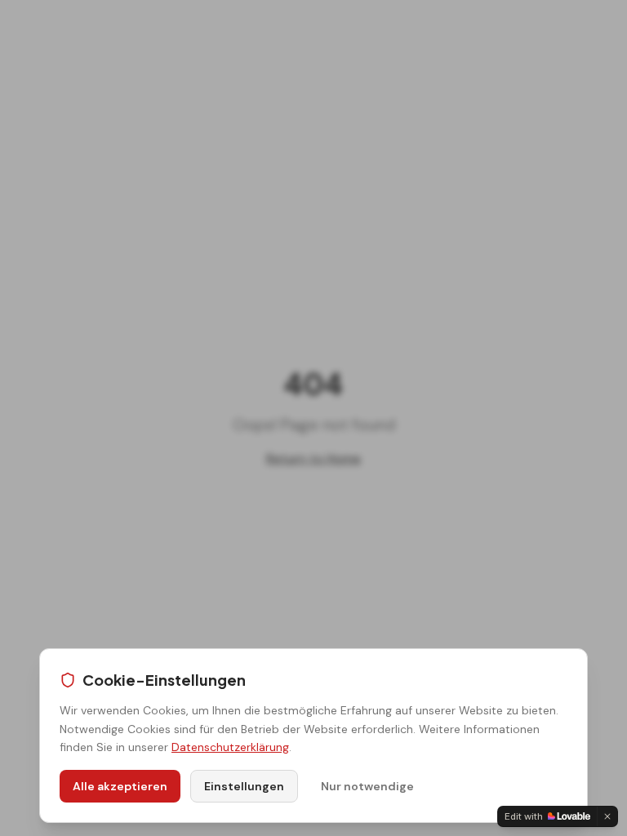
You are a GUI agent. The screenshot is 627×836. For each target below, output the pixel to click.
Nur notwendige (367, 786)
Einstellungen (244, 786)
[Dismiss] (607, 816)
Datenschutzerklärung (230, 747)
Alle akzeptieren (120, 786)
